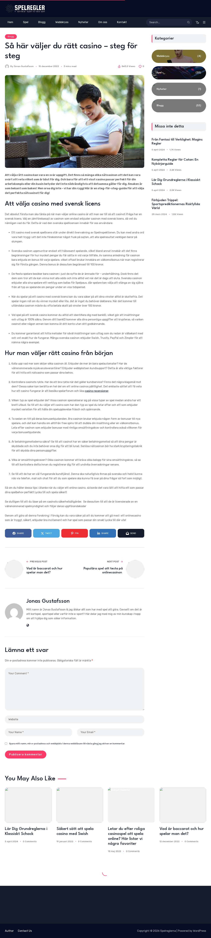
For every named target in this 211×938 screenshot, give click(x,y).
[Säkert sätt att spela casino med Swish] (80, 805)
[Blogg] (179, 105)
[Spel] (179, 72)
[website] (27, 625)
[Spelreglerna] (25, 8)
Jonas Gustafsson (24, 66)
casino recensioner (96, 390)
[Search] (188, 22)
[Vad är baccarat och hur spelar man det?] (183, 805)
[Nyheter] (179, 89)
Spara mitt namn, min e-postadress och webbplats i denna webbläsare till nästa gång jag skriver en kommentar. (67, 743)
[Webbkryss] (179, 56)
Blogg (11, 36)
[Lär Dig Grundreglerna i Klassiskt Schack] (28, 805)
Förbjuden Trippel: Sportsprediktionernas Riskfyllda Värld (176, 204)
